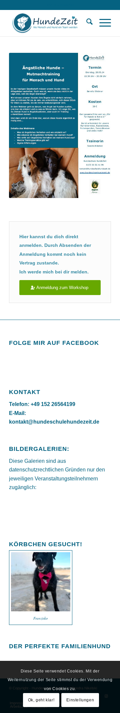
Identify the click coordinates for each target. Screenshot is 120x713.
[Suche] (86, 23)
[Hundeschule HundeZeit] (50, 23)
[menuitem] (86, 23)
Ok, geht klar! (41, 700)
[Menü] (102, 23)
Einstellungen (80, 700)
